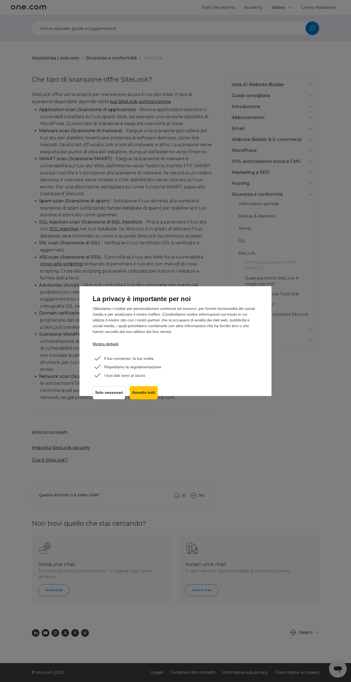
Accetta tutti (143, 392)
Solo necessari (109, 392)
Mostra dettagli (105, 344)
